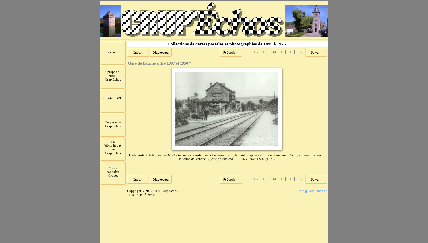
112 (256, 52)
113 (265, 52)
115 (281, 52)
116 (290, 52)
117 (299, 52)
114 (273, 52)
